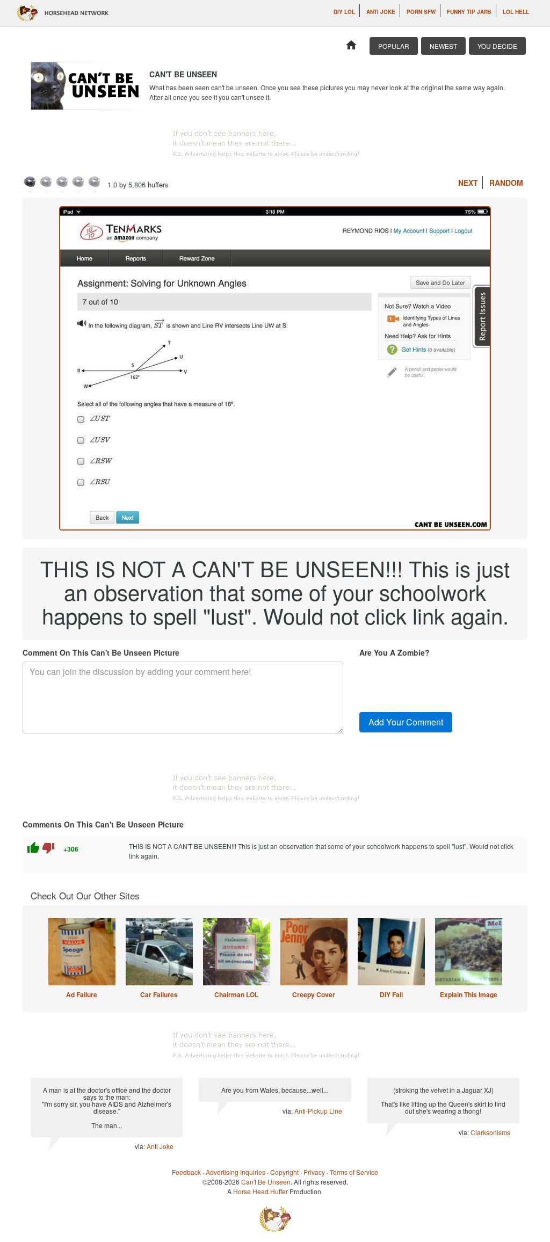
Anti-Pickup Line (318, 1110)
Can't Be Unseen (266, 1181)
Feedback (186, 1171)
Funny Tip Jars (469, 12)
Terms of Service (354, 1171)
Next (468, 182)
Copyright (284, 1171)
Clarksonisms (490, 1132)
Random (506, 182)
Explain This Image (468, 994)
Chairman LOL (236, 994)
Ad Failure (81, 994)
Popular (393, 45)
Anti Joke (380, 12)
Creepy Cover (313, 994)
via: (141, 1146)
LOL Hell (516, 12)
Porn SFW (421, 12)
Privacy (314, 1171)
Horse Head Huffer (260, 1191)
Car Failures (159, 994)
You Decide (497, 45)
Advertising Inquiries (235, 1171)
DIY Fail (391, 994)
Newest (443, 45)
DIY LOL (344, 12)
